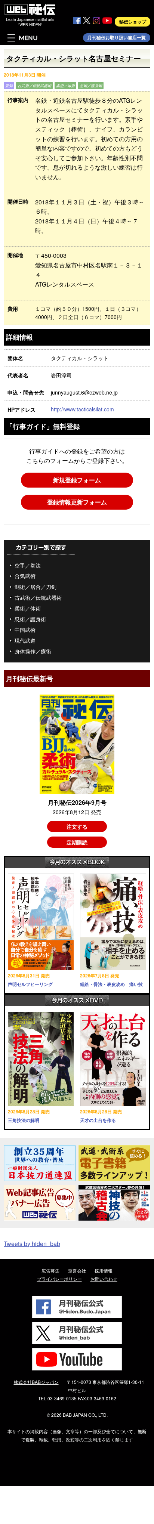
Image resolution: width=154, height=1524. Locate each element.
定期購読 (77, 842)
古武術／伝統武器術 (34, 85)
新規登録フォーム (77, 480)
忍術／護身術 (91, 85)
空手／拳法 (28, 565)
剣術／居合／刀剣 (35, 586)
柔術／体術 (65, 85)
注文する (77, 826)
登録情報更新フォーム (77, 502)
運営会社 (77, 1270)
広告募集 (50, 1270)
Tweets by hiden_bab (32, 1243)
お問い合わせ (103, 1279)
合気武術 (25, 575)
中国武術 (25, 629)
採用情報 (104, 1270)
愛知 (9, 85)
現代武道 (25, 640)
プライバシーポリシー (59, 1279)
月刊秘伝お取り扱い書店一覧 (116, 37)
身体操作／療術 (33, 651)
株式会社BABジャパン (36, 1382)
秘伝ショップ (132, 21)
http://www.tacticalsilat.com (82, 409)
